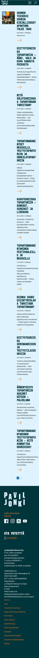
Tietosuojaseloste (11, 627)
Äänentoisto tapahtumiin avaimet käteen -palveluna (25, 394)
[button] (29, 2)
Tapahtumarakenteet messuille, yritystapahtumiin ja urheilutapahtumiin (26, 151)
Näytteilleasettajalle (12, 635)
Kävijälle (7, 631)
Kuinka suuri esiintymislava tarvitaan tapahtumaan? (26, 302)
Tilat (6, 604)
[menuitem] (19, 600)
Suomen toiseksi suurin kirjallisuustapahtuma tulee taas (26, 21)
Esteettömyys (9, 624)
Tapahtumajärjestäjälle (14, 639)
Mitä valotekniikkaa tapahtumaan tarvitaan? (26, 100)
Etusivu (7, 600)
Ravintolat (8, 616)
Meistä (7, 643)
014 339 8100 (12, 538)
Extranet (7, 516)
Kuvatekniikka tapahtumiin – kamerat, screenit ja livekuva (26, 206)
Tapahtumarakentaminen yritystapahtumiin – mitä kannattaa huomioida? (26, 439)
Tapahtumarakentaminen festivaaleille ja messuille (26, 252)
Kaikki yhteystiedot (12, 513)
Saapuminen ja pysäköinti (15, 612)
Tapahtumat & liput (12, 608)
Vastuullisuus (9, 620)
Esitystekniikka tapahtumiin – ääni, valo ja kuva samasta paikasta (26, 56)
